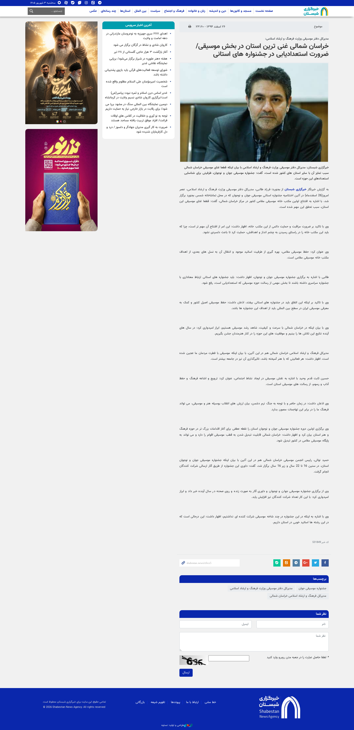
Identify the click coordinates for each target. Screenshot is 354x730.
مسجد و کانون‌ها (240, 11)
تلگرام (100, 4)
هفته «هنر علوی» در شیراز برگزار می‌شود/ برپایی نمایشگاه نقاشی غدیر (138, 61)
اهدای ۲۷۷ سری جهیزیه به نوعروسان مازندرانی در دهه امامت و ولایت (136, 36)
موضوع (318, 26)
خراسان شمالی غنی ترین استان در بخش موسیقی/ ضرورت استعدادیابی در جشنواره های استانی (262, 50)
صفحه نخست (264, 11)
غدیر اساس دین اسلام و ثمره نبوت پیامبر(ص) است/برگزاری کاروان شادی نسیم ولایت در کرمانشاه (136, 95)
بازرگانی (140, 702)
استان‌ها (125, 11)
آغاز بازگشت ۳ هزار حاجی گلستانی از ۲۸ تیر (140, 52)
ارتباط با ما (192, 702)
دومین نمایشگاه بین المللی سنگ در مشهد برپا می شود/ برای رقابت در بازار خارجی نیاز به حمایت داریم (136, 106)
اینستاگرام (86, 4)
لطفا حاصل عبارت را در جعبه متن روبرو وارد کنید (298, 657)
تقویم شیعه (158, 702)
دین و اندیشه (217, 11)
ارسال (186, 672)
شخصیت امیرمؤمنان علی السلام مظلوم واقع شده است (136, 84)
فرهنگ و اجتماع (174, 11)
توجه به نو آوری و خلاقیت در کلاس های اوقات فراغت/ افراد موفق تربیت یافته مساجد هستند (139, 118)
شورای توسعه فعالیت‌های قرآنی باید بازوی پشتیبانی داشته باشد (136, 72)
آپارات (66, 4)
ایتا (93, 4)
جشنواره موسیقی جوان (312, 588)
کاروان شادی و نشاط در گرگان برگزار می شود (140, 45)
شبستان (302, 11)
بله (73, 4)
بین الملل (140, 11)
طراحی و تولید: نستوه (172, 725)
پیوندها (175, 702)
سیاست (155, 11)
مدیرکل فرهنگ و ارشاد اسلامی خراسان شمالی (298, 596)
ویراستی (79, 4)
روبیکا (59, 4)
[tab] (138, 25)
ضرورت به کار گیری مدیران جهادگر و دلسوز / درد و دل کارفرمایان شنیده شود (136, 129)
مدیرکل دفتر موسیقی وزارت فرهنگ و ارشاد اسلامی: (297, 38)
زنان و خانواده (196, 11)
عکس (93, 11)
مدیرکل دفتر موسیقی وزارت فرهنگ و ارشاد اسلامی (261, 588)
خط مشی (210, 702)
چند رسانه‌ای (108, 11)
